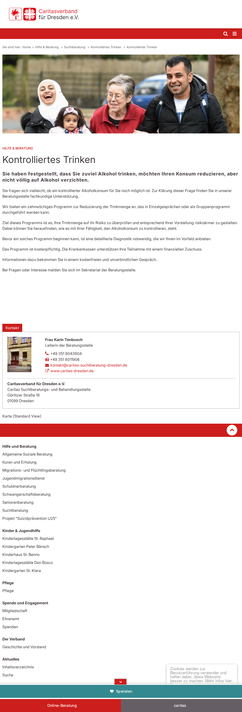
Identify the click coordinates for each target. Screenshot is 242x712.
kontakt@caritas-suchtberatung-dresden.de (88, 365)
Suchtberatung (75, 47)
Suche (7, 675)
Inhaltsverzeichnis (18, 667)
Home (26, 47)
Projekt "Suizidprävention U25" (29, 518)
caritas (180, 705)
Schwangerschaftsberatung (26, 494)
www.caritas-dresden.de (72, 370)
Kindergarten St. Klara (21, 570)
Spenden (124, 691)
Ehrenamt (10, 618)
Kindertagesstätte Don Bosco (27, 562)
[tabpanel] (121, 94)
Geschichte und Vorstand (24, 646)
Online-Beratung (62, 705)
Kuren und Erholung (19, 462)
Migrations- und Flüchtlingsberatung (34, 470)
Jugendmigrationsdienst (23, 478)
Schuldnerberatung (19, 486)
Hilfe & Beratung (47, 47)
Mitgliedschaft (14, 610)
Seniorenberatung (18, 502)
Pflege (8, 590)
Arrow (120, 682)
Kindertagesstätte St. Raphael (28, 538)
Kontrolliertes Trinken (106, 47)
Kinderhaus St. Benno (20, 554)
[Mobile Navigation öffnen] (235, 33)
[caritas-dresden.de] (121, 14)
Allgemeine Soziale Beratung (27, 454)
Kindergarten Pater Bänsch (25, 546)
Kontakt (12, 327)
